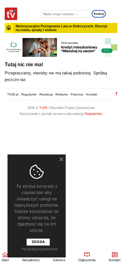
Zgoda (38, 242)
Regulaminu (93, 114)
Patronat (77, 94)
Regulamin (29, 94)
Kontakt (91, 94)
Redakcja (46, 94)
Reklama (61, 94)
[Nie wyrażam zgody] (61, 159)
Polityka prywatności (40, 249)
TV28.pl (12, 94)
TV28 (43, 108)
